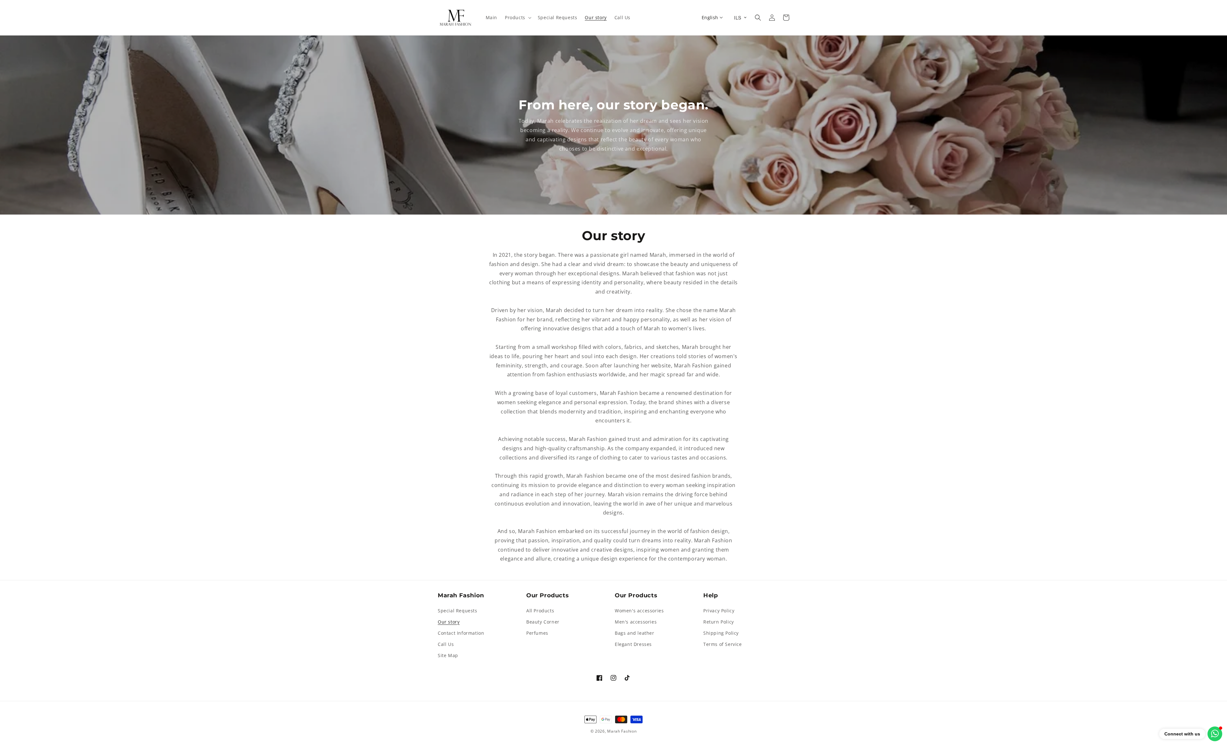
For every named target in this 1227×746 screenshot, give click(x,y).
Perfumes (537, 633)
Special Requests (457, 611)
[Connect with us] (1215, 734)
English (710, 17)
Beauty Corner (542, 622)
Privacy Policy (718, 611)
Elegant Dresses (633, 644)
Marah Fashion (622, 731)
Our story (448, 622)
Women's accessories (639, 611)
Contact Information (461, 633)
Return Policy (718, 622)
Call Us (446, 644)
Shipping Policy (721, 633)
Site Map (448, 655)
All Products (540, 611)
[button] (517, 17)
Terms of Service (722, 644)
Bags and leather (634, 633)
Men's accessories (636, 622)
